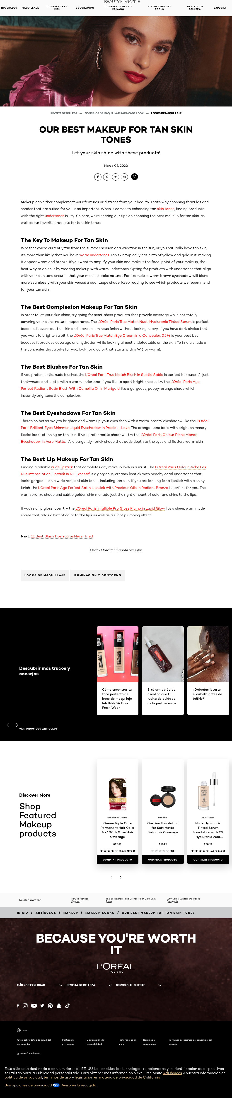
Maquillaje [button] (30, 7)
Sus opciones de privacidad (29, 1085)
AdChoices (172, 1073)
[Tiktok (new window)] (67, 1005)
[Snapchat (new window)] (58, 1005)
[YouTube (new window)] (34, 1006)
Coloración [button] (85, 7)
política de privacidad (23, 1077)
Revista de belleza (64, 113)
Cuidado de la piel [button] (57, 8)
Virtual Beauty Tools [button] (159, 8)
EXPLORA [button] (220, 7)
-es (25, 1030)
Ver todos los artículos (38, 729)
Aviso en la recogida (78, 1085)
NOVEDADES (9, 7)
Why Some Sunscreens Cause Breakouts (183, 899)
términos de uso (57, 1077)
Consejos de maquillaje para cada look (114, 113)
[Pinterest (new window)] (50, 1005)
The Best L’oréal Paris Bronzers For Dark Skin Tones (131, 899)
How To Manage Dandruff (79, 899)
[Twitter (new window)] (42, 1006)
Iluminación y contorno (97, 575)
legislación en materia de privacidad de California (117, 1077)
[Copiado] (115, 177)
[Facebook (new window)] (18, 1006)
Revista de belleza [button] (195, 8)
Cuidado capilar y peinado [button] (118, 8)
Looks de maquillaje (166, 113)
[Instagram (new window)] (25, 1005)
